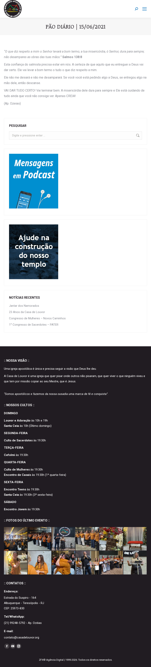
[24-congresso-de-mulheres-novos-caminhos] (16, 563)
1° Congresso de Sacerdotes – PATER (33, 324)
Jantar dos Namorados (24, 306)
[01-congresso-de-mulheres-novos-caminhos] (111, 563)
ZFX (41, 659)
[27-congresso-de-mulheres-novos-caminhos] (111, 539)
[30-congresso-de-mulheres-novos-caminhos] (64, 539)
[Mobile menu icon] (144, 8)
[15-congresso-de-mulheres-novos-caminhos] (40, 563)
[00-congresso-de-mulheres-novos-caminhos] (135, 563)
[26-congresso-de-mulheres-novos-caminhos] (135, 539)
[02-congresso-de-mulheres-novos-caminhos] (87, 563)
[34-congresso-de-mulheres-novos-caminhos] (16, 539)
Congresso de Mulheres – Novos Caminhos (37, 318)
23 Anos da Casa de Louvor (27, 312)
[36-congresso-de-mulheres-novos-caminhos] (40, 539)
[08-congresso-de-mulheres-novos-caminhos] (64, 563)
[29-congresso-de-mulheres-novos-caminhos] (87, 539)
